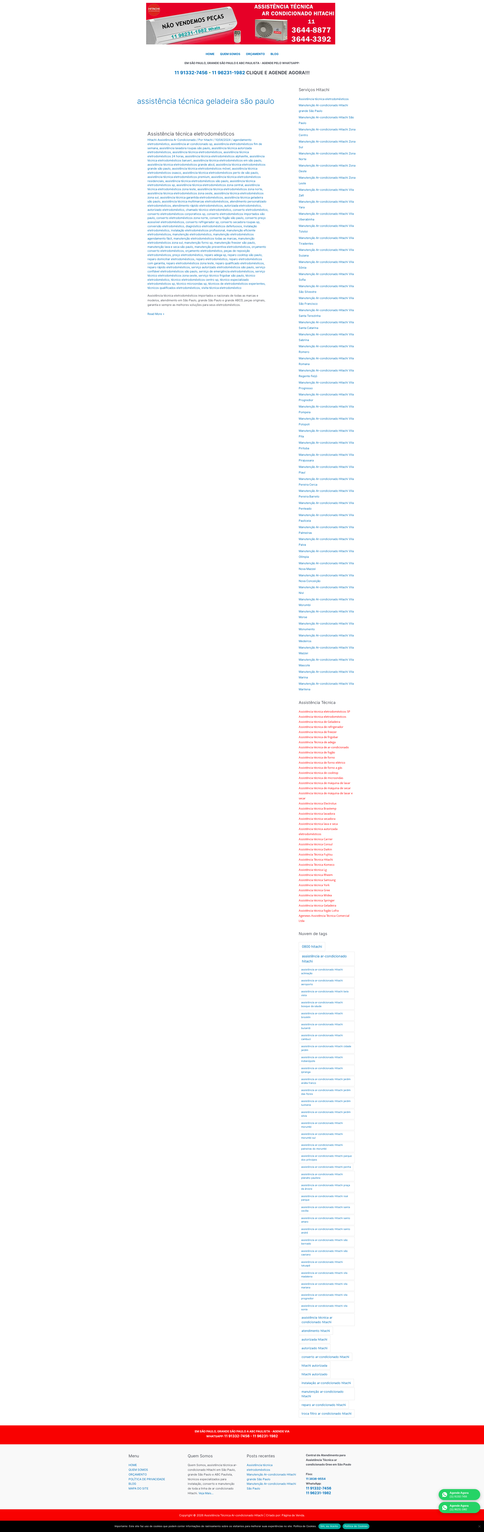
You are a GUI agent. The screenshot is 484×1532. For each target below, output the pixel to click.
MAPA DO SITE (138, 1488)
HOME (133, 1465)
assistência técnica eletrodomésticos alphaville (216, 156)
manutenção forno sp (198, 242)
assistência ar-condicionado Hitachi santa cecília (325, 1209)
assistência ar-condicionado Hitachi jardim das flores (326, 1092)
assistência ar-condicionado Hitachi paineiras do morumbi (322, 1146)
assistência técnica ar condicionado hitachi (317, 1320)
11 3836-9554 (316, 1479)
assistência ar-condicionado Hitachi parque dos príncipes (326, 1157)
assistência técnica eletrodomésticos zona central (209, 185)
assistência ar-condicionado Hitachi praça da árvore (325, 1187)
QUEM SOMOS (138, 1470)
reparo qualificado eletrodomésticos (239, 263)
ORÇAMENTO (138, 1474)
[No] (479, 1526)
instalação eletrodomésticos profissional (198, 230)
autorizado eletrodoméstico (165, 210)
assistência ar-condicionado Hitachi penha (326, 1166)
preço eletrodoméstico (187, 255)
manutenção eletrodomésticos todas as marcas (205, 238)
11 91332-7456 (237, 1436)
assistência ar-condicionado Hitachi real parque (324, 1198)
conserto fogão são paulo (226, 218)
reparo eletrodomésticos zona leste (190, 263)
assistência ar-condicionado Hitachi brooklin (322, 1015)
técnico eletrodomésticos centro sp (194, 279)
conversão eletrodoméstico (165, 226)
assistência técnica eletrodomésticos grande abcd (180, 164)
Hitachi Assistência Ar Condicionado (171, 140)
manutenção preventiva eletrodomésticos (222, 247)
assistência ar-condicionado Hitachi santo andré (325, 1230)
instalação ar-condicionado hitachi (326, 1383)
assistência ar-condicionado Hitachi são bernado (324, 1241)
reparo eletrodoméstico (211, 259)
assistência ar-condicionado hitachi (324, 958)
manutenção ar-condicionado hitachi (323, 1394)
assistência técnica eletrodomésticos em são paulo (227, 160)
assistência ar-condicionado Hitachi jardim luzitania (326, 1103)
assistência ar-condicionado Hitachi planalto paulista (322, 1176)
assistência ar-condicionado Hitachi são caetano (324, 1252)
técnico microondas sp (191, 283)
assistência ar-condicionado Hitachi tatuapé (322, 1263)
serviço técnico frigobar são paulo (221, 275)
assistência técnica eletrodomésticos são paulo (196, 181)
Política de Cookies (356, 1526)
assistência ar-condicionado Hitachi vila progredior (324, 1296)
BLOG (132, 1484)
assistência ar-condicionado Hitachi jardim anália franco (326, 1081)
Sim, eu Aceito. (329, 1526)
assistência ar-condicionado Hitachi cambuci (322, 1037)
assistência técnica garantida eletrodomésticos (191, 197)
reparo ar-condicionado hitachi (324, 1405)
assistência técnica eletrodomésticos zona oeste (180, 193)
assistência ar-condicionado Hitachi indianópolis (322, 1059)
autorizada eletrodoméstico (242, 205)
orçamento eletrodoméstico (203, 251)
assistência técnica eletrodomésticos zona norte (229, 189)
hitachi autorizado (314, 1374)
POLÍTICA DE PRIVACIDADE (147, 1479)
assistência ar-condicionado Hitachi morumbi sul (322, 1135)
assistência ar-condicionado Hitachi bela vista (324, 993)
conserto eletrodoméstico (250, 210)
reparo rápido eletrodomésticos (168, 267)
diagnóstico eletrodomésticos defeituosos (214, 226)
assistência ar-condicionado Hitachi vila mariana (324, 1285)
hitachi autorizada (314, 1365)
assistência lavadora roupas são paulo (184, 148)
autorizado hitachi (314, 1348)
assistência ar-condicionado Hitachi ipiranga (322, 1070)
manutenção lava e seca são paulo (170, 247)
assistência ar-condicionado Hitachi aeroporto (322, 982)
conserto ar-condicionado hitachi (325, 1357)
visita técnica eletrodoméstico (221, 288)
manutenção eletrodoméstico (192, 234)
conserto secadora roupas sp (239, 222)
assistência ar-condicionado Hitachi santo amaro (325, 1220)
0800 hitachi (312, 946)
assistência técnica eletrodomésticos (197, 152)
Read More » (155, 314)
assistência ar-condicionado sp (191, 144)
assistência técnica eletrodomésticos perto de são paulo (220, 172)
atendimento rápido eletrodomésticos (197, 205)
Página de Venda (293, 1515)
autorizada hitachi (314, 1339)
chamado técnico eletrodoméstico (208, 210)
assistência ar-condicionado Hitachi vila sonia (324, 1307)
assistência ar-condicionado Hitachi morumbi (322, 1124)
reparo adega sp (215, 255)
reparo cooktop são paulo (245, 255)
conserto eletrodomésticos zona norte (182, 218)
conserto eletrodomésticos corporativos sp (176, 214)
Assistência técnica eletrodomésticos (190, 134)
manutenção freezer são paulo (234, 242)
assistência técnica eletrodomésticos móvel (201, 168)
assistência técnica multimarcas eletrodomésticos (195, 201)
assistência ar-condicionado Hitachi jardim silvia (326, 1113)
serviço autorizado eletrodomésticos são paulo (222, 267)
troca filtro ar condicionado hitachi (326, 1413)
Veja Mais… (206, 1493)
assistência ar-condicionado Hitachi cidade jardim (326, 1048)
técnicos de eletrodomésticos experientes (236, 283)
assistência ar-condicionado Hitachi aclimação (322, 971)
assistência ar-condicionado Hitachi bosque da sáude (322, 1004)
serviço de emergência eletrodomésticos (226, 271)
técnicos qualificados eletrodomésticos (173, 288)
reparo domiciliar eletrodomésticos (170, 259)
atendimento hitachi (316, 1331)
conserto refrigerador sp (202, 222)
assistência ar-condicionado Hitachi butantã (322, 1026)
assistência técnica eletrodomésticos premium (178, 177)
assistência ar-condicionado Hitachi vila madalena (324, 1274)
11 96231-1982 (228, 72)
